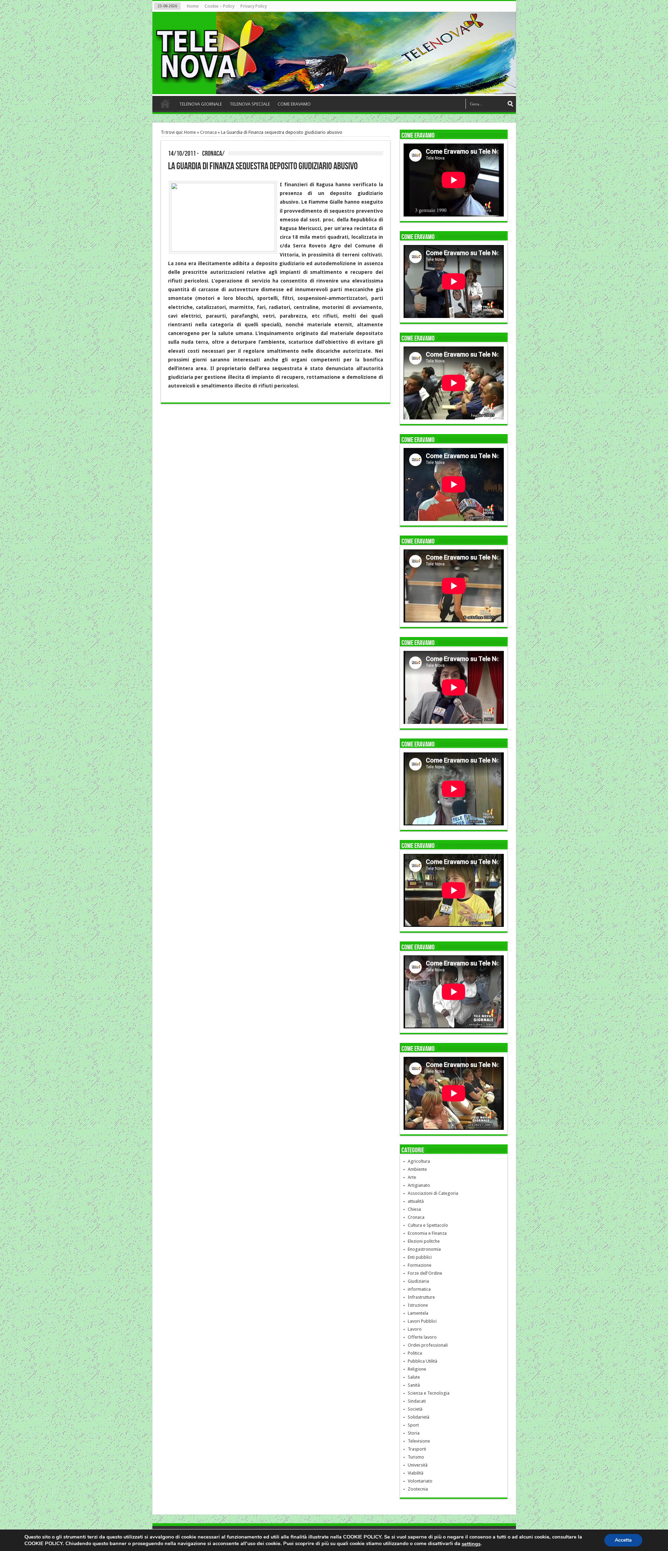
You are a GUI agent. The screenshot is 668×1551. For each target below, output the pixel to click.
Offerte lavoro (422, 1337)
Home (193, 6)
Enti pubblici (420, 1257)
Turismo (416, 1457)
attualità (416, 1201)
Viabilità (415, 1473)
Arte (412, 1177)
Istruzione (418, 1305)
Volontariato (420, 1481)
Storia (414, 1433)
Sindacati (417, 1401)
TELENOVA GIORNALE (200, 104)
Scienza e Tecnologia (429, 1393)
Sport (413, 1425)
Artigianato (419, 1185)
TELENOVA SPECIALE (250, 104)
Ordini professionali (428, 1345)
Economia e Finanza (427, 1233)
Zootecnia (418, 1489)
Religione (417, 1369)
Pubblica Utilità (422, 1361)
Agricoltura (419, 1161)
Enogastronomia (424, 1249)
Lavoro (415, 1329)
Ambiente (417, 1169)
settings (471, 1544)
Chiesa (414, 1209)
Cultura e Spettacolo (428, 1225)
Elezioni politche (424, 1241)
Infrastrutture (421, 1297)
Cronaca (208, 132)
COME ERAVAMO (294, 104)
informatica (419, 1289)
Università (418, 1465)
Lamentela (418, 1313)
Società (415, 1409)
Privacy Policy (253, 6)
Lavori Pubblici (422, 1321)
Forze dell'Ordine (425, 1273)
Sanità (414, 1385)
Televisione (419, 1441)
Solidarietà (418, 1417)
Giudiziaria (418, 1281)
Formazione (419, 1265)
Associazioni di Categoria (433, 1193)
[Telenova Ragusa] (336, 89)
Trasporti (417, 1449)
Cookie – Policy (219, 6)
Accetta (623, 1540)
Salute (414, 1377)
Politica (415, 1353)
